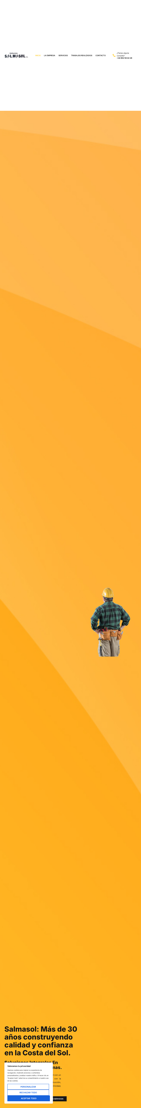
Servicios (63, 55)
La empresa (49, 55)
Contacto (101, 55)
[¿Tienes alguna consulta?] (114, 55)
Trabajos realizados (81, 55)
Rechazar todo (28, 1092)
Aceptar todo (28, 1098)
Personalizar (28, 1087)
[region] (28, 1083)
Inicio (38, 55)
